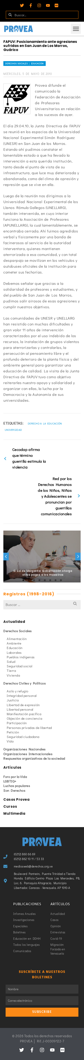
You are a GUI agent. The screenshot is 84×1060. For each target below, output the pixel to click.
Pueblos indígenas (21, 657)
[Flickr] (56, 5)
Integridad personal (22, 695)
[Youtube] (48, 5)
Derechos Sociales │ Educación (24, 63)
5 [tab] (45, 580)
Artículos (12, 767)
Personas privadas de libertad (29, 727)
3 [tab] (34, 580)
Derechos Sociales (17, 631)
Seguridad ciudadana (23, 736)
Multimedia (14, 813)
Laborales (14, 652)
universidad (13, 429)
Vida (10, 741)
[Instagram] (39, 5)
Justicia (13, 700)
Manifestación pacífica (24, 714)
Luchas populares (16, 785)
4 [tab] (39, 580)
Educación (15, 647)
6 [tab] (50, 580)
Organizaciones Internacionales (27, 754)
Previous (6, 556)
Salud (11, 661)
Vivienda (13, 675)
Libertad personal (20, 709)
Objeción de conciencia (24, 718)
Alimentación (17, 638)
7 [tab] (55, 580)
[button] (76, 29)
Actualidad (14, 621)
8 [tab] (61, 580)
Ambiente (14, 643)
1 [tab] (23, 580)
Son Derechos (14, 790)
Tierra (11, 670)
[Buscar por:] (42, 604)
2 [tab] (28, 580)
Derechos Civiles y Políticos (24, 683)
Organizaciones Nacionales (24, 749)
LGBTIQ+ (10, 781)
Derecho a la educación (45, 423)
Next (78, 556)
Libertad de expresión (23, 705)
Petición (13, 732)
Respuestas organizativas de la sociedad (34, 758)
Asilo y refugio (17, 691)
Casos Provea (16, 799)
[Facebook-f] (31, 5)
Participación (17, 723)
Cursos (10, 806)
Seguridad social (19, 666)
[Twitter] (22, 5)
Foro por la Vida (15, 776)
